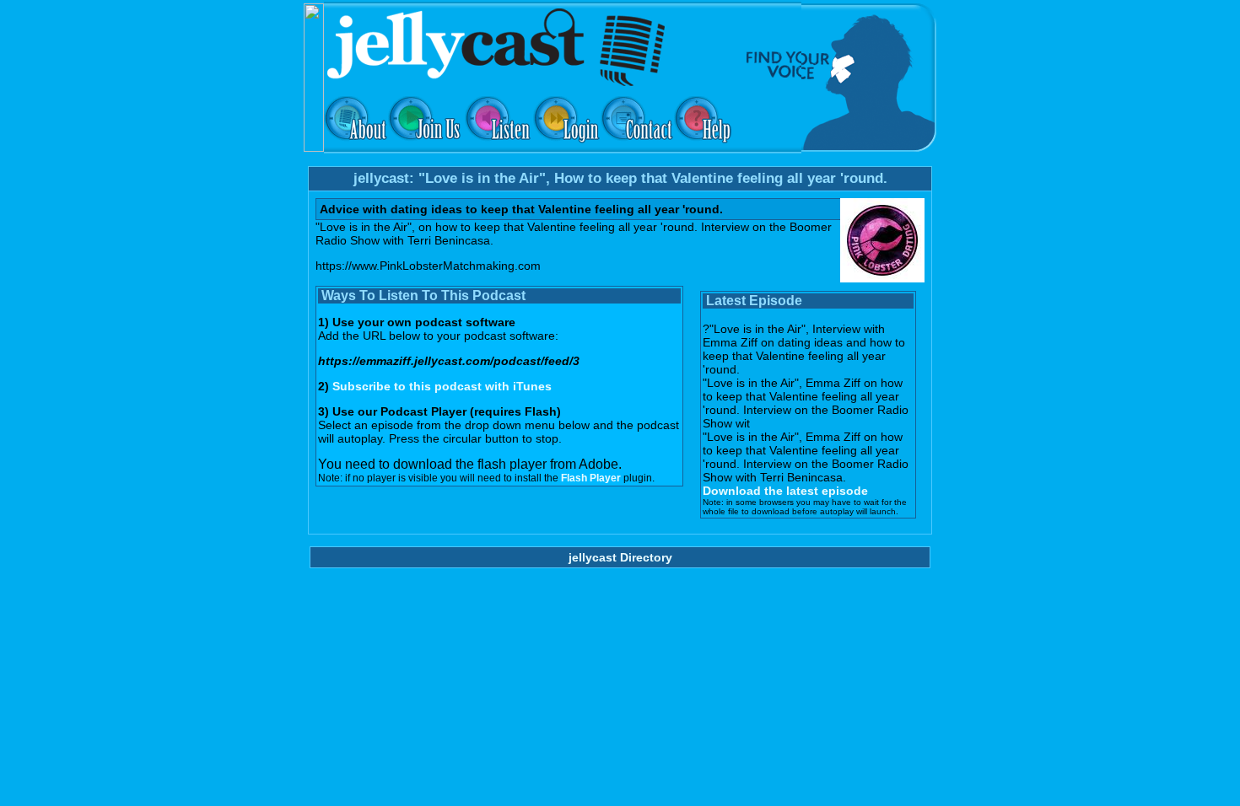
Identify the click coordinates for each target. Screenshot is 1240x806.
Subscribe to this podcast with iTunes (442, 386)
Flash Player (591, 478)
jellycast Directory (620, 557)
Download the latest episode (785, 490)
